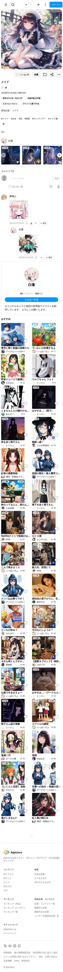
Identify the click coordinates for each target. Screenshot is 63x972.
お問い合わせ (51, 956)
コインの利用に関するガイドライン (20, 956)
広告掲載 (8, 960)
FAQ (41, 956)
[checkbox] (10, 186)
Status (16, 961)
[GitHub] (19, 946)
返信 (44, 223)
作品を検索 (39, 874)
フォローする (31, 299)
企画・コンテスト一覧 (44, 903)
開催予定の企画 (41, 911)
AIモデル (8, 886)
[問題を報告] (36, 223)
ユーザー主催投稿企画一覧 (46, 915)
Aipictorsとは (10, 929)
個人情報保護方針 (22, 952)
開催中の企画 (40, 907)
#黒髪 (27, 118)
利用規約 (8, 952)
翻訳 (3, 132)
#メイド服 (53, 118)
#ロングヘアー (39, 118)
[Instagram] (14, 946)
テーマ (7, 882)
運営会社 (26, 960)
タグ (6, 890)
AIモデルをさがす (42, 882)
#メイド (5, 118)
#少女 (13, 118)
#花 (20, 118)
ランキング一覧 (11, 911)
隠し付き (15, 186)
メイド (15, 110)
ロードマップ (10, 933)
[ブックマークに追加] (45, 74)
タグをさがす (40, 878)
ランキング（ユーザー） (15, 907)
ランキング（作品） (13, 903)
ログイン (56, 4)
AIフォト (8, 878)
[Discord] (10, 946)
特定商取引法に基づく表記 (45, 952)
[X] (5, 946)
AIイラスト (9, 874)
